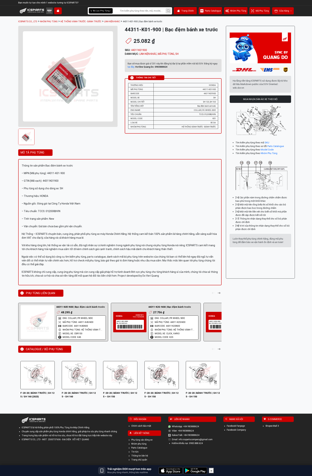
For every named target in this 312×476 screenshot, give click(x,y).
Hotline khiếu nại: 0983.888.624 (187, 443)
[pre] (213, 293)
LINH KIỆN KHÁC (148, 53)
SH (177, 53)
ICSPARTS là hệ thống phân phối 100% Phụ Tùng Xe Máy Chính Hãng (55, 427)
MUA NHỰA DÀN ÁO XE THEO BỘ (260, 99)
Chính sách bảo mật (141, 426)
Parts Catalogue (213, 11)
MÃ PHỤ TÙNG (166, 53)
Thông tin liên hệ (139, 455)
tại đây (131, 67)
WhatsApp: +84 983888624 (185, 426)
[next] (219, 293)
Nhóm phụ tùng (138, 444)
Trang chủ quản (139, 459)
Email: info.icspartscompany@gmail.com (192, 439)
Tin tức (134, 452)
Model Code (267, 149)
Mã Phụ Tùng (262, 11)
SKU (267, 142)
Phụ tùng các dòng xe (141, 440)
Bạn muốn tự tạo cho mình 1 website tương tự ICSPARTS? (48, 2)
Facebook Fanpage (236, 426)
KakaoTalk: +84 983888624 (185, 435)
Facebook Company (236, 430)
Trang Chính (187, 11)
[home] (58, 10)
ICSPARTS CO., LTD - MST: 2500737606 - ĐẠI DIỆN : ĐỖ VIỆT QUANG (55, 439)
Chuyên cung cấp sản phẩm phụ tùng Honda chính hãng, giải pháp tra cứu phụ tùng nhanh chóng (69, 431)
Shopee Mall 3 (272, 426)
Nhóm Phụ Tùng (238, 11)
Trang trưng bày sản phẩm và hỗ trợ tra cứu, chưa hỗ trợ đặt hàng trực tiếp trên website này (67, 435)
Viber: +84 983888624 (183, 431)
